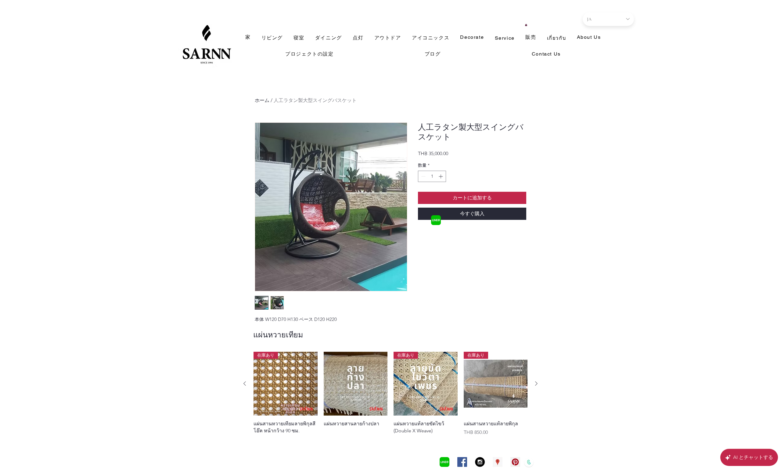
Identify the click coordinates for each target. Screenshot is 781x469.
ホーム (262, 100)
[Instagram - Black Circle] (480, 462)
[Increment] (441, 176)
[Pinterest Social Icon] (515, 462)
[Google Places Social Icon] (497, 462)
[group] (390, 393)
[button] (526, 25)
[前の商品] (244, 383)
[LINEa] (436, 220)
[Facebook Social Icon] (462, 462)
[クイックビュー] (356, 384)
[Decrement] (422, 176)
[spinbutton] (431, 176)
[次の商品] (536, 383)
